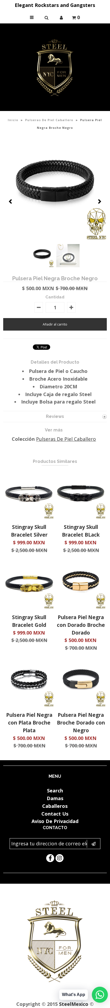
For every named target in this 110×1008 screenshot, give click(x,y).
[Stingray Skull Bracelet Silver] (29, 517)
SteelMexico (73, 1004)
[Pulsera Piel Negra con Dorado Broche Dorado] (81, 607)
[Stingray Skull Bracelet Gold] (29, 607)
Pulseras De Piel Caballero (49, 120)
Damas (55, 798)
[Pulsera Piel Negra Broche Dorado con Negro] (81, 705)
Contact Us (54, 813)
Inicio (13, 120)
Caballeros (55, 806)
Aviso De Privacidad (55, 821)
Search (55, 790)
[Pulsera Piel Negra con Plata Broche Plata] (29, 705)
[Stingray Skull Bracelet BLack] (81, 517)
